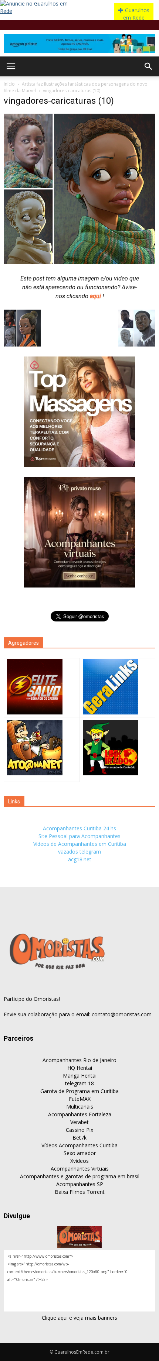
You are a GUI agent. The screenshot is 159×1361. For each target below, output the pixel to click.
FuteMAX (80, 1098)
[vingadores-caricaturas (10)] (79, 262)
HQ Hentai (79, 1067)
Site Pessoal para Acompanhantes (79, 836)
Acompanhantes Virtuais (80, 1168)
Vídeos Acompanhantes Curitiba (79, 1145)
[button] (148, 66)
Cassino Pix (79, 1129)
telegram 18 (79, 1083)
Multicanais (79, 1106)
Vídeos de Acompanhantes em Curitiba (79, 843)
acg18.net (79, 859)
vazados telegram (79, 851)
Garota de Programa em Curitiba (79, 1091)
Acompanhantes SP (79, 1184)
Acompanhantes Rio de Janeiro (79, 1060)
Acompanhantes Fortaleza (79, 1114)
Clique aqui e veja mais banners (79, 1317)
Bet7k (79, 1137)
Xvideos (79, 1160)
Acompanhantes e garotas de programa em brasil (79, 1176)
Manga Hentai (80, 1075)
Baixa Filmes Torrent (80, 1191)
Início (9, 84)
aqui (96, 296)
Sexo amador (80, 1153)
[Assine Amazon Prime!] (79, 43)
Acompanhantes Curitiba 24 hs (79, 828)
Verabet (79, 1122)
